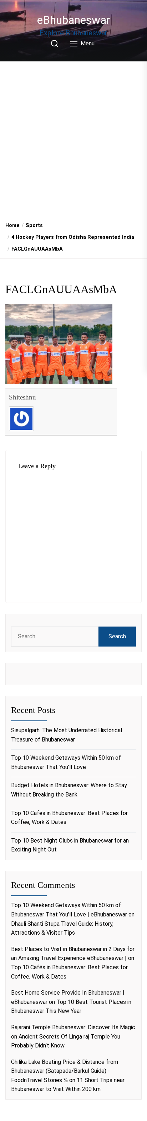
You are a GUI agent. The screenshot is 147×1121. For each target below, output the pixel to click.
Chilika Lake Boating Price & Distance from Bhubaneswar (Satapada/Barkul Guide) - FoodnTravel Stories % (64, 1071)
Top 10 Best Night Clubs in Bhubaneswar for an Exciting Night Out (70, 845)
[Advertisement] (73, 138)
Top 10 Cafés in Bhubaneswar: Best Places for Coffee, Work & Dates (69, 818)
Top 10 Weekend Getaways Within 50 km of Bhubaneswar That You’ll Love (66, 762)
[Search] (55, 43)
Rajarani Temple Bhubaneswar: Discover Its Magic (73, 1027)
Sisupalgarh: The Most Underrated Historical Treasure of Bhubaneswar (66, 735)
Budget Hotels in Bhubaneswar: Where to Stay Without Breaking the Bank (69, 790)
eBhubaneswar (73, 20)
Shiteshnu (22, 397)
